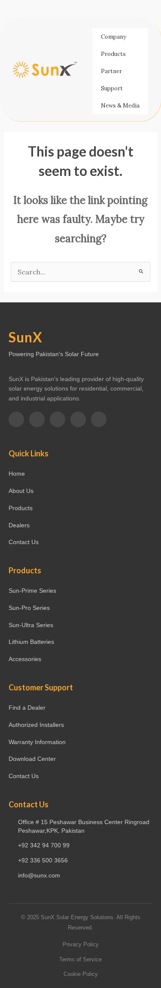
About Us (21, 490)
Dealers (19, 525)
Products (113, 54)
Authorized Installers (36, 724)
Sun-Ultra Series (31, 625)
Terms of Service (80, 959)
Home (17, 473)
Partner (111, 71)
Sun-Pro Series (29, 607)
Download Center (32, 758)
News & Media (120, 105)
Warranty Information (37, 742)
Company (113, 36)
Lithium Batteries (31, 641)
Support (112, 88)
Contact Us (24, 542)
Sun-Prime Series (32, 590)
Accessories (25, 659)
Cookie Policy (81, 974)
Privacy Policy (81, 944)
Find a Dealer (27, 707)
